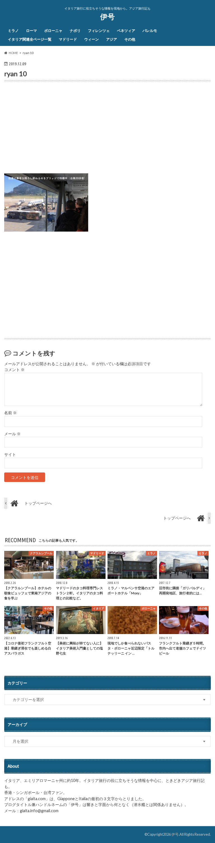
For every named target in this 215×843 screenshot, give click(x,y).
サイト (10, 454)
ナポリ (75, 30)
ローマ (31, 30)
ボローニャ (53, 30)
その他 (129, 39)
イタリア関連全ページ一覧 (30, 39)
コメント (14, 369)
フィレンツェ (99, 30)
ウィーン (91, 39)
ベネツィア (126, 30)
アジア (111, 39)
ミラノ (13, 30)
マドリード (68, 39)
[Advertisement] (107, 129)
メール (12, 434)
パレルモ (149, 30)
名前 (10, 413)
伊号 (107, 16)
